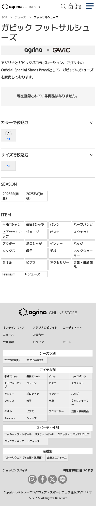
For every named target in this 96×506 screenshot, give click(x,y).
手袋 (53, 250)
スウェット (82, 232)
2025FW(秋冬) (34, 196)
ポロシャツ (34, 243)
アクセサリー (59, 262)
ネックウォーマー (83, 252)
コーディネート (72, 327)
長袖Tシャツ (35, 224)
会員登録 (8, 342)
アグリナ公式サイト (45, 327)
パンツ (55, 224)
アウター (8, 243)
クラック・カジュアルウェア (74, 434)
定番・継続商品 (83, 264)
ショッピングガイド (15, 470)
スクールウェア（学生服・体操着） (24, 457)
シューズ (20, 17)
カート (67, 342)
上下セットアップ (12, 234)
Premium (8, 274)
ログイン (38, 342)
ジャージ (32, 232)
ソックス (8, 250)
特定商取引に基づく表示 (78, 470)
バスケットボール (44, 434)
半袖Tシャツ (11, 224)
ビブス (31, 262)
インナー (56, 243)
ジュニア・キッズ (14, 441)
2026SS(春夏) (10, 196)
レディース (33, 441)
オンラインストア (14, 327)
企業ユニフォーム (57, 457)
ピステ (55, 232)
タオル (7, 262)
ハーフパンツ (83, 224)
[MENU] (90, 6)
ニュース (8, 335)
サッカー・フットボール (18, 434)
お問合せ (38, 335)
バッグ (78, 243)
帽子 (29, 250)
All (8, 138)
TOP (4, 17)
